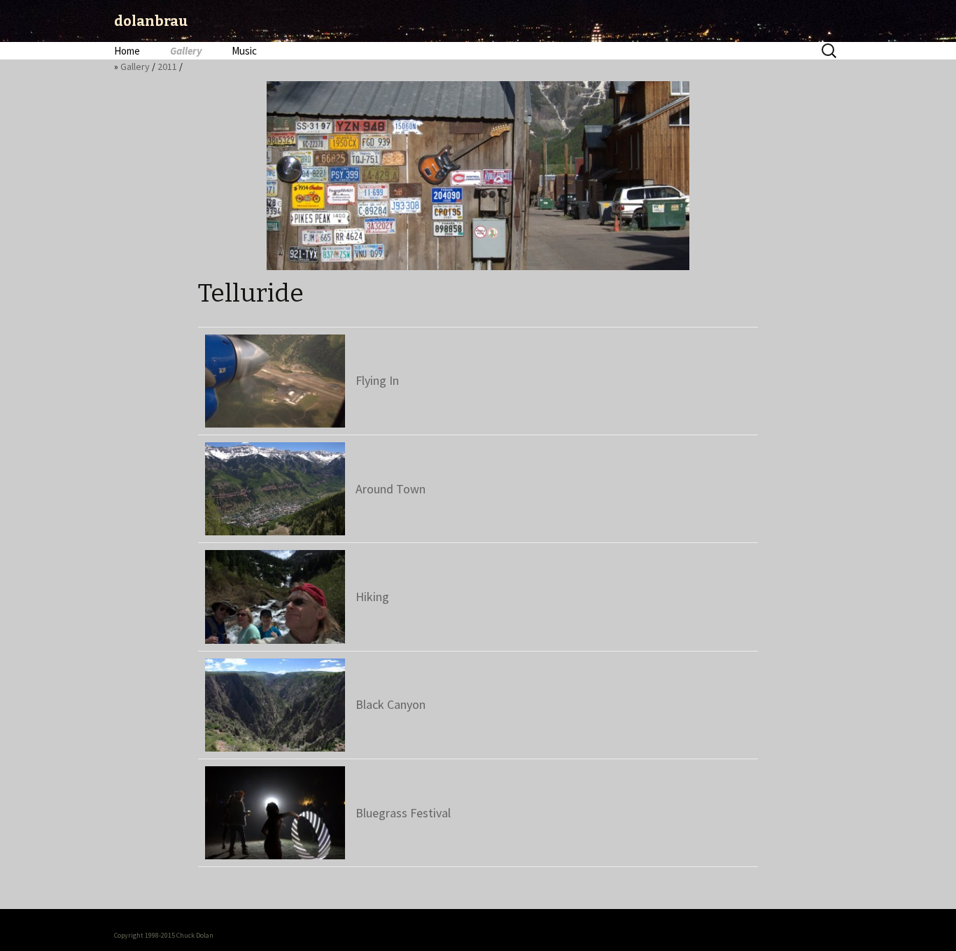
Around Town (391, 489)
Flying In (377, 380)
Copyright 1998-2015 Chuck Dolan (163, 935)
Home (127, 50)
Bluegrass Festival (403, 813)
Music (244, 50)
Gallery (186, 50)
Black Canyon (391, 704)
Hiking (372, 597)
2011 (167, 66)
